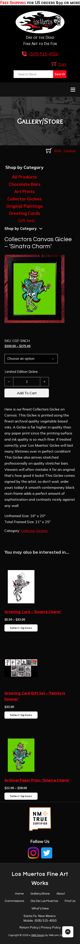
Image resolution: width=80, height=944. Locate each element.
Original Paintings (24, 206)
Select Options (21, 627)
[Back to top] (67, 931)
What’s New (40, 908)
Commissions (14, 901)
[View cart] (54, 63)
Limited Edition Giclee (21, 371)
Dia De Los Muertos (44, 901)
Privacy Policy (51, 927)
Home (19, 893)
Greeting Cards (24, 213)
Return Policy (29, 927)
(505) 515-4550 (45, 921)
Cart (62, 65)
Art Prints (24, 191)
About (60, 893)
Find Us (70, 901)
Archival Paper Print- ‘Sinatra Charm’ (37, 780)
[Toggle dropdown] (41, 229)
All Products (24, 177)
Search (60, 74)
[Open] (73, 89)
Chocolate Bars (24, 184)
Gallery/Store (40, 893)
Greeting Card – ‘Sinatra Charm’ (32, 611)
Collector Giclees (24, 198)
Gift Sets (26, 220)
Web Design (38, 935)
